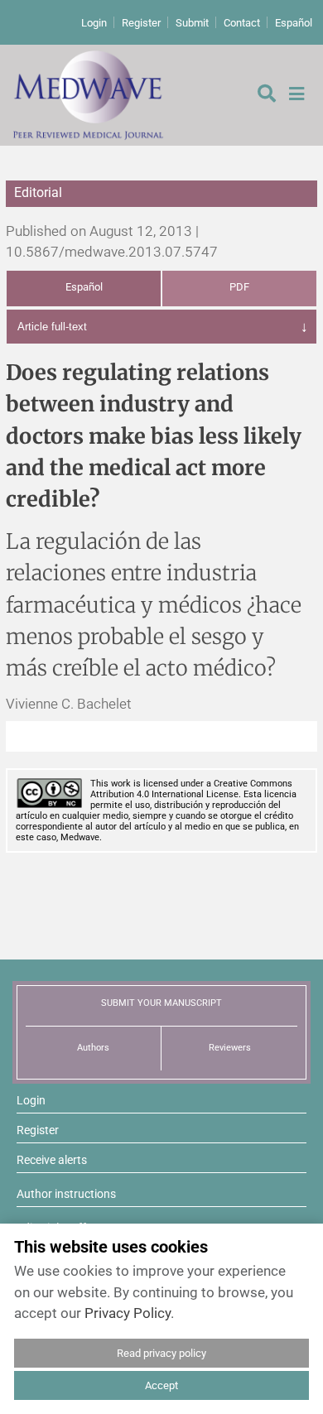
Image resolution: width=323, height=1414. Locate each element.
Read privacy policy (161, 1353)
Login (94, 23)
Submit (192, 23)
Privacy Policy (127, 1313)
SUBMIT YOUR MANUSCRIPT (161, 1003)
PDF (239, 287)
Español (293, 23)
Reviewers (230, 1047)
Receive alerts (52, 1159)
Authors (93, 1047)
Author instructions (66, 1193)
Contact (242, 23)
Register (141, 23)
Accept (161, 1385)
